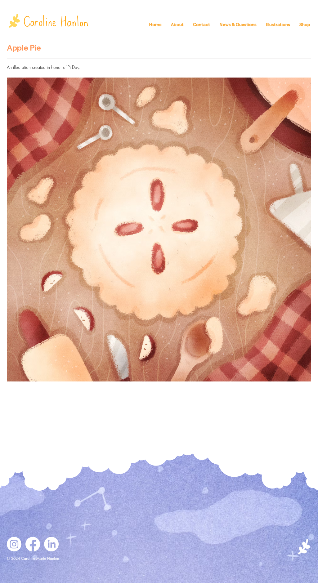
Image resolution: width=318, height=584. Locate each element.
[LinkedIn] (51, 544)
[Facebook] (32, 544)
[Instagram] (14, 544)
